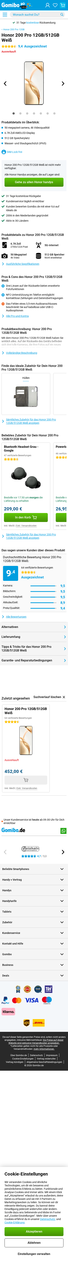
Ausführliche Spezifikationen (22, 263)
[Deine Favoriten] (55, 5)
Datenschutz (36, 1055)
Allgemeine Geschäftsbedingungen (44, 1062)
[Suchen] (62, 15)
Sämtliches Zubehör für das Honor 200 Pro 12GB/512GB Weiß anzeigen (31, 421)
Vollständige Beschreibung (21, 352)
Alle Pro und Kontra (17, 316)
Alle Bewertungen (16, 616)
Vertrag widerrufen (46, 1058)
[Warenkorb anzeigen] (62, 5)
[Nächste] (62, 83)
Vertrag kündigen (14, 1062)
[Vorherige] (5, 83)
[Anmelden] (47, 5)
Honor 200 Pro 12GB (13, 29)
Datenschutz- (48, 1219)
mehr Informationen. (44, 1049)
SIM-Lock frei (14, 151)
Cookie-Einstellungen (23, 1058)
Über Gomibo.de (18, 1055)
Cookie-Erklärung (15, 1222)
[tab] (13, 113)
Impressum (52, 1055)
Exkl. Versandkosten (26, 525)
